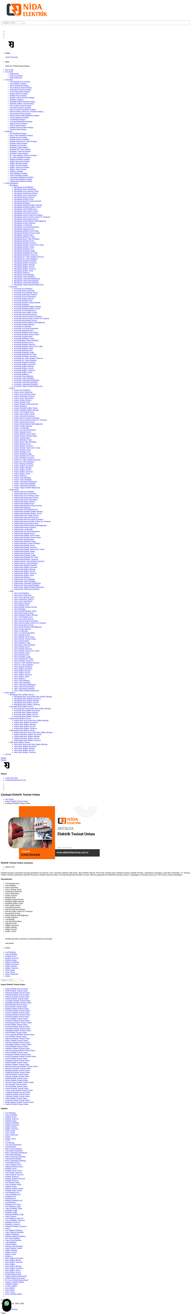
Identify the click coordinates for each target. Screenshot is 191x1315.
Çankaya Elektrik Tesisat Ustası (17, 1015)
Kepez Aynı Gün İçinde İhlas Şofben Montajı (31, 720)
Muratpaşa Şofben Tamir (23, 271)
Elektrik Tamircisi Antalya (19, 139)
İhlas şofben (10, 1290)
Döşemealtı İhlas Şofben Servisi (22, 730)
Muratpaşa (14, 185)
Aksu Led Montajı (21, 631)
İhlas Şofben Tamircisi (14, 1262)
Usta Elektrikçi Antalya (18, 173)
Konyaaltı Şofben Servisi (23, 368)
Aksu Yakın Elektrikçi (22, 683)
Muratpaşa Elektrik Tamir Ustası (26, 231)
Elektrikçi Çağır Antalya (19, 147)
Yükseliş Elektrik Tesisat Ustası (17, 1096)
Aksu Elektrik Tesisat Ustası (25, 639)
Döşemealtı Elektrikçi (22, 508)
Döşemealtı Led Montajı (23, 529)
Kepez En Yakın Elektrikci (24, 462)
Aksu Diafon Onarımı (22, 603)
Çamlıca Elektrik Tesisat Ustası (17, 1013)
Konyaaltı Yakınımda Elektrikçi (26, 382)
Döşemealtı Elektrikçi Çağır (24, 555)
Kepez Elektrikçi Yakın (23, 440)
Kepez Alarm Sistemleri (23, 392)
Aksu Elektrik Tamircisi (23, 649)
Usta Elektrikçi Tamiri (13, 1248)
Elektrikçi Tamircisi (12, 1222)
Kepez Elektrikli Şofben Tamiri (26, 408)
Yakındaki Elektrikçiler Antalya (21, 177)
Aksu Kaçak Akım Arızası (24, 625)
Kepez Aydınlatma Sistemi (24, 396)
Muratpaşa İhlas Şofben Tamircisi (27, 705)
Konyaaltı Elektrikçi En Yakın (25, 354)
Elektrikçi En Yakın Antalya (20, 149)
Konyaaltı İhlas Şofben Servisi (21, 707)
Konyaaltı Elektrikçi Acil (23, 350)
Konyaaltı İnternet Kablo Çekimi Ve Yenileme (31, 318)
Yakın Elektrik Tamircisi (14, 1175)
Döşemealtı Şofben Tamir (24, 575)
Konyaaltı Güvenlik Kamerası (25, 315)
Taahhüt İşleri (10, 1147)
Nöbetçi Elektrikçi (12, 962)
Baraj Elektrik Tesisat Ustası (16, 1005)
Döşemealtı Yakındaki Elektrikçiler (27, 583)
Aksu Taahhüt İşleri (21, 641)
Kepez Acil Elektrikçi (22, 390)
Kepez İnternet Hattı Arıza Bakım (26, 418)
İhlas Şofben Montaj (13, 1260)
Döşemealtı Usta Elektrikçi (24, 579)
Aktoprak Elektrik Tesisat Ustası (17, 993)
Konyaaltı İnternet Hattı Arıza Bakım (28, 317)
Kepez (12, 388)
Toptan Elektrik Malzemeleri (16, 1276)
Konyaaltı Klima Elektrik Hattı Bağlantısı (29, 322)
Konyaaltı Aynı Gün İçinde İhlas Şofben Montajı (32, 709)
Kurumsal (9, 72)
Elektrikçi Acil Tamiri (13, 1204)
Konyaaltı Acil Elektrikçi (23, 289)
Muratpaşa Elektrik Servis (24, 241)
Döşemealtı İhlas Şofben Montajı (27, 736)
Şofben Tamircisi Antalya (19, 167)
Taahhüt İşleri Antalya (18, 129)
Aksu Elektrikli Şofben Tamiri (25, 611)
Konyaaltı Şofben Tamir (23, 372)
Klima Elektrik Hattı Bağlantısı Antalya (24, 116)
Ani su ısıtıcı (10, 1292)
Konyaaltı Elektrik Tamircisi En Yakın (28, 346)
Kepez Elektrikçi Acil (22, 452)
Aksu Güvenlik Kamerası (23, 619)
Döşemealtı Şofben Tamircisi (25, 573)
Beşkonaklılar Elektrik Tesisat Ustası (19, 1102)
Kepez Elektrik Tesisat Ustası (25, 436)
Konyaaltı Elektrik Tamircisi (24, 344)
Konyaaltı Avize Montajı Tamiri (26, 293)
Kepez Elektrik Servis (22, 444)
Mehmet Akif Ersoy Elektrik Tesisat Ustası (21, 1066)
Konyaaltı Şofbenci (21, 374)
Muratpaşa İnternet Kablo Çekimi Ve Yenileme (32, 217)
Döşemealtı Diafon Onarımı (24, 502)
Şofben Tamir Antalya (18, 169)
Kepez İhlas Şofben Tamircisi (25, 728)
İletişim (3, 758)
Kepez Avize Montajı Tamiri (24, 394)
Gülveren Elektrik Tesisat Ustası (17, 1042)
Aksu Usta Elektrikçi (22, 681)
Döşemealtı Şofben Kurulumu (25, 567)
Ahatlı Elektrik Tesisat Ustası (16, 991)
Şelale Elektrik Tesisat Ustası (16, 1080)
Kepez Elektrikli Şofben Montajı (26, 410)
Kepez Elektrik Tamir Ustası (25, 434)
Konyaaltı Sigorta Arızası (23, 330)
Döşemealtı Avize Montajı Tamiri (26, 496)
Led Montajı (9, 1143)
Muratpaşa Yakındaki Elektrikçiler (27, 279)
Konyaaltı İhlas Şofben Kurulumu (27, 711)
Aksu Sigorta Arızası (22, 635)
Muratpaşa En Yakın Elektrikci (26, 259)
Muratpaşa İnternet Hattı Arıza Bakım (28, 215)
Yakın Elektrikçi (11, 954)
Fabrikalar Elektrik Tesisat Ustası (18, 1031)
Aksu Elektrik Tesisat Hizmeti (25, 607)
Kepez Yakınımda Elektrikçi (25, 484)
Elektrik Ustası (11, 960)
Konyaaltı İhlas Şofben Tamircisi (26, 716)
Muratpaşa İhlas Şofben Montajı (26, 701)
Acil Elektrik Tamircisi (13, 1173)
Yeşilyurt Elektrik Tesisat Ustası (17, 1094)
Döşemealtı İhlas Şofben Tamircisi (27, 740)
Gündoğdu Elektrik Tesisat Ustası (18, 1044)
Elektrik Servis (11, 956)
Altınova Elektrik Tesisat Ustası (17, 997)
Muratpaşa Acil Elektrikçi (23, 187)
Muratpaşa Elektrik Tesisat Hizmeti (27, 201)
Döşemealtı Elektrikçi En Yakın (26, 557)
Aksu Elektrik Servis (22, 647)
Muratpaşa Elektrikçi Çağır (24, 251)
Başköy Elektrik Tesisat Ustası (17, 1009)
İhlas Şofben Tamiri (12, 1270)
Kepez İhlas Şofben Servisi (20, 718)
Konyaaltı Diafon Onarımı (24, 299)
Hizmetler (9, 80)
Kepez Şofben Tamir (22, 474)
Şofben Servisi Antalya (19, 165)
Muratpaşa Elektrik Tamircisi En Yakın (29, 245)
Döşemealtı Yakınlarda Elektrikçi (27, 589)
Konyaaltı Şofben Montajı (24, 366)
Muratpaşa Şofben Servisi (24, 267)
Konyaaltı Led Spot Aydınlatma (26, 328)
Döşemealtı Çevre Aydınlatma (25, 500)
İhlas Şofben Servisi (13, 1272)
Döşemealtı (14, 490)
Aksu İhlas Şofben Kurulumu (25, 746)
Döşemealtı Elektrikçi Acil (24, 553)
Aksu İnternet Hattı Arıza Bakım (26, 621)
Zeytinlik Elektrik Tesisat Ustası (17, 1100)
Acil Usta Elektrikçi (12, 1238)
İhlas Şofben (10, 693)
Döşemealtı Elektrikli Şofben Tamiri (28, 514)
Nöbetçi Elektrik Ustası (14, 1189)
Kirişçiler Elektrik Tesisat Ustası (17, 1060)
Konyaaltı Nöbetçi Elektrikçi (25, 362)
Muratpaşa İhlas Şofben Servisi (22, 695)
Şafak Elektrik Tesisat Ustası (16, 1078)
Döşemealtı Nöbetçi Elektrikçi (25, 565)
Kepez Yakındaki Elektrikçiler (25, 482)
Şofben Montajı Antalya (19, 163)
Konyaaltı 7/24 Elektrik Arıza (25, 311)
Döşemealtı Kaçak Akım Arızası (26, 523)
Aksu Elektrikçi (20, 609)
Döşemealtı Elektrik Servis (24, 545)
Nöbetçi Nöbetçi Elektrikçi (15, 1236)
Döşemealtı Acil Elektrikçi (24, 492)
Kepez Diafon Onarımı (23, 400)
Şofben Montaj (11, 966)
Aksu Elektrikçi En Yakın (23, 659)
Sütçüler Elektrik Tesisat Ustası (17, 1076)
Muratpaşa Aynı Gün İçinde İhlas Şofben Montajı (33, 697)
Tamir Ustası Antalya (18, 125)
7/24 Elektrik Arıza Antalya (20, 82)
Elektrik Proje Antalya (18, 96)
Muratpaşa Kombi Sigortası (24, 223)
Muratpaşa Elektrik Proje (23, 199)
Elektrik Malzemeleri (13, 1274)
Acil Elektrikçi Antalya (18, 84)
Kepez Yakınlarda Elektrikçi (25, 486)
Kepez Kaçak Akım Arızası (24, 422)
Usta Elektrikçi (11, 1242)
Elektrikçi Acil (10, 1196)
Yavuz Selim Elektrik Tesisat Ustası (19, 1090)
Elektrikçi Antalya (16, 100)
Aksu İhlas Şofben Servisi (20, 742)
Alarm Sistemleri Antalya (19, 86)
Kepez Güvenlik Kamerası (24, 416)
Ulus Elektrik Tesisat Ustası (16, 1084)
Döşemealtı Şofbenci (22, 577)
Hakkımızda (14, 74)
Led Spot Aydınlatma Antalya (21, 121)
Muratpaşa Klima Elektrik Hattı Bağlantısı (30, 221)
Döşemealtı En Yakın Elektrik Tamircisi (29, 561)
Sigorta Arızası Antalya (18, 123)
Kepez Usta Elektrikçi (22, 478)
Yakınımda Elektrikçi (13, 1155)
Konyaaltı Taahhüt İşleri (23, 336)
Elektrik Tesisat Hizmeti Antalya (22, 98)
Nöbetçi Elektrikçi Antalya (20, 159)
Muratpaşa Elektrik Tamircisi (25, 243)
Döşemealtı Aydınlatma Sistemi (26, 498)
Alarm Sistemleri (11, 974)
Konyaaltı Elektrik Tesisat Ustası (26, 334)
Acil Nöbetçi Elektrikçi (13, 1230)
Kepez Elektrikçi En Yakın (24, 456)
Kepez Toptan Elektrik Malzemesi (27, 488)
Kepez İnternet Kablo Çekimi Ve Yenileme (30, 420)
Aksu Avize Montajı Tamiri (24, 597)
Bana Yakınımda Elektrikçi (15, 1157)
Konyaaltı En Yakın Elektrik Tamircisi (28, 358)
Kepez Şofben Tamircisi (23, 472)
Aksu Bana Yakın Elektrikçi (24, 645)
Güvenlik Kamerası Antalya (20, 108)
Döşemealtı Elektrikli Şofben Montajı (28, 512)
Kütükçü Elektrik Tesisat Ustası (17, 1064)
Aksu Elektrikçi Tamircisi (23, 661)
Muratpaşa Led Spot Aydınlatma (26, 227)
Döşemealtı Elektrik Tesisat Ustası (27, 537)
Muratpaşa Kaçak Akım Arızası (26, 219)
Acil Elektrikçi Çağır (13, 1206)
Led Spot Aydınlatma (13, 1145)
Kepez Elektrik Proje (22, 402)
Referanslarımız (16, 78)
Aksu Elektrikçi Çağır (22, 657)
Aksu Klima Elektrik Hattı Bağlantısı (28, 627)
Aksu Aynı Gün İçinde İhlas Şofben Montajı (30, 744)
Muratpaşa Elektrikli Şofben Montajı (28, 205)
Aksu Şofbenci (20, 679)
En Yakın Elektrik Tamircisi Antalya (23, 155)
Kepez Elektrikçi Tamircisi (24, 458)
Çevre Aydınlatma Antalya (20, 92)
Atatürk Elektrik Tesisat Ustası (17, 999)
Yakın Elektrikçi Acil (13, 1194)
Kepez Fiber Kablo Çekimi (24, 414)
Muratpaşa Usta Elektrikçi (24, 275)
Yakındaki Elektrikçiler (14, 1151)
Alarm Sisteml (10, 1216)
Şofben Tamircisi (11, 968)
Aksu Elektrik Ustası (22, 653)
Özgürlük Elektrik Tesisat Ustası (17, 1072)
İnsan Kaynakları (16, 76)
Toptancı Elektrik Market (14, 1282)
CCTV (7, 1141)
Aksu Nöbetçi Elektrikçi (23, 667)
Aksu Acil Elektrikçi (21, 593)
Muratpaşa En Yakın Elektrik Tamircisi (29, 257)
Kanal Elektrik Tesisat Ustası (16, 1052)
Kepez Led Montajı (21, 428)
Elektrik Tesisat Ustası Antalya (21, 127)
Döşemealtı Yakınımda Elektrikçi (26, 585)
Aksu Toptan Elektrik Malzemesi (26, 691)
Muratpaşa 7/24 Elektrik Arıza (25, 209)
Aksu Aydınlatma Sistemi (24, 599)
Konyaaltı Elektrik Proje (23, 301)
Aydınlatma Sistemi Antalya (20, 90)
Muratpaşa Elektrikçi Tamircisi (25, 255)
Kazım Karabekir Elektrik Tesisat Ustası (20, 1056)
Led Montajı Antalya (17, 120)
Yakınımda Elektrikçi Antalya (21, 179)
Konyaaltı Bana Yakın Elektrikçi (26, 340)
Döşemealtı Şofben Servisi (24, 571)
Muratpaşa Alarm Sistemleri (25, 189)
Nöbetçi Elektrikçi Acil (13, 1200)
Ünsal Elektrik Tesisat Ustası (16, 1086)
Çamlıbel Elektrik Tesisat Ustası (17, 1011)
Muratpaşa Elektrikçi (22, 203)
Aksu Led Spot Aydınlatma (24, 633)
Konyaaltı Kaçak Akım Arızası (25, 320)
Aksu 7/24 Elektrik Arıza (23, 617)
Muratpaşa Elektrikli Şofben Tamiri (27, 207)
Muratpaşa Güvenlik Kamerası (26, 213)
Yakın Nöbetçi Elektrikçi (14, 1232)
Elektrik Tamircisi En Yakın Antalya (23, 141)
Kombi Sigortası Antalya (19, 118)
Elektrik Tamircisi (12, 958)
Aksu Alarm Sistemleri (22, 595)
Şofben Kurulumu (12, 964)
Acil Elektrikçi (10, 952)
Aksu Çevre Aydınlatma (23, 601)
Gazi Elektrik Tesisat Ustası (16, 1037)
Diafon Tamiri (10, 1139)
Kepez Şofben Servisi (22, 470)
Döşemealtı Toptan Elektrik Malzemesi (29, 587)
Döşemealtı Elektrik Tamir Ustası (27, 535)
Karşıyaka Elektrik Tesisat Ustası (18, 1054)
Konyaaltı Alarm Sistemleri (24, 291)
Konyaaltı (13, 287)
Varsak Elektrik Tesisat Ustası (16, 1088)
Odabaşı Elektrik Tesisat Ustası (17, 1070)
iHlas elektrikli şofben (13, 1294)
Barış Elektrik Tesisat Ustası (16, 1007)
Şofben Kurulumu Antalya (20, 161)
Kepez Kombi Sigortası (23, 426)
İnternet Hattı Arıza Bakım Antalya (23, 110)
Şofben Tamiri (10, 1254)
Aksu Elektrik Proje (21, 605)
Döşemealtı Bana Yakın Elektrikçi (27, 543)
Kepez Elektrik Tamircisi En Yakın (27, 448)
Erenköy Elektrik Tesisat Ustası (17, 1027)
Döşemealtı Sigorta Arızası (24, 533)
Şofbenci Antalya (16, 171)
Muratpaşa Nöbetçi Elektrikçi (25, 261)
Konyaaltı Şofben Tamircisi (24, 370)
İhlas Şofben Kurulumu (14, 1258)
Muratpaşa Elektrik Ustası (24, 247)
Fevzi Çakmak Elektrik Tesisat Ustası (19, 1035)
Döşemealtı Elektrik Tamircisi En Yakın (29, 549)
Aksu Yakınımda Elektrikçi (24, 687)
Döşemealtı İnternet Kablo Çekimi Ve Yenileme (32, 521)
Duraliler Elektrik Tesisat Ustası (17, 1021)
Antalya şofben (11, 1286)
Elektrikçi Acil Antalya (18, 145)
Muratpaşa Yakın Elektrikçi (24, 277)
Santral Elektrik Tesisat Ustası (17, 1074)
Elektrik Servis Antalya (18, 137)
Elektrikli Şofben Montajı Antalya (22, 102)
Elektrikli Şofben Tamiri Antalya (22, 104)
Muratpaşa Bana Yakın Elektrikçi (27, 239)
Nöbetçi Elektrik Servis (14, 1167)
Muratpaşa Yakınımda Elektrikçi (26, 281)
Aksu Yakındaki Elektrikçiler (25, 685)
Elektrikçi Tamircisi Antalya (20, 151)
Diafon (8, 976)
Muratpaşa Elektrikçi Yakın (24, 237)
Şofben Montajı (11, 1250)
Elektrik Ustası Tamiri (13, 1191)
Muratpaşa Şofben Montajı (24, 265)
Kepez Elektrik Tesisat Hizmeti (26, 404)
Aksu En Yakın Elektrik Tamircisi (26, 663)
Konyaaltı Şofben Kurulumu (25, 364)
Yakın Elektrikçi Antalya (19, 175)
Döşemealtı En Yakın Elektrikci (26, 563)
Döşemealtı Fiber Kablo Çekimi (26, 515)
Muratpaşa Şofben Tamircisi (25, 269)
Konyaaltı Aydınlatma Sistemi (25, 295)
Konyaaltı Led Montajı (22, 326)
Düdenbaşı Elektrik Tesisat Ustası (18, 1023)
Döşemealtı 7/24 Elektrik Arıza (26, 510)
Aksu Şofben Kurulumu (23, 669)
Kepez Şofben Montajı (23, 468)
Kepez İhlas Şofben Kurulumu (26, 722)
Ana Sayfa (9, 70)
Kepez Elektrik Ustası (22, 450)
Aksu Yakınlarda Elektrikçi (24, 689)
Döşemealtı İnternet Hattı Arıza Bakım (28, 519)
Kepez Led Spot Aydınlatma (25, 430)
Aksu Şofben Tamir (21, 677)
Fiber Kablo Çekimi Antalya (20, 106)
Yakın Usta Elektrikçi (13, 1240)
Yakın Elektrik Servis (13, 1165)
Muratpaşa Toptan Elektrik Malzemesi (28, 285)
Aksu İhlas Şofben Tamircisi (25, 752)
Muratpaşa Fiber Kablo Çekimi (26, 211)
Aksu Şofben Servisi (22, 673)
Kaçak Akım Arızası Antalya (20, 114)
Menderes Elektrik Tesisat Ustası (18, 1068)
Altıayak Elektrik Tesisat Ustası (17, 995)
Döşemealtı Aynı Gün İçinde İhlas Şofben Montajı (33, 732)
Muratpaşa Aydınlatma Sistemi (26, 193)
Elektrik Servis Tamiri (13, 1171)
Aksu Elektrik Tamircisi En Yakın (26, 651)
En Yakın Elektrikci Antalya (20, 157)
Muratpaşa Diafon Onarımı (24, 197)
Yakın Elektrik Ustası (13, 1185)
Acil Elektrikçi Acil (12, 1193)
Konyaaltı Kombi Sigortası (24, 324)
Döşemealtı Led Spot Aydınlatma (27, 531)
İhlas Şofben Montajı (13, 1266)
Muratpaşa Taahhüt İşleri (23, 235)
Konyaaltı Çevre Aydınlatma (25, 297)
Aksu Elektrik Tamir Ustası (24, 637)
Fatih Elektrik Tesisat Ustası (16, 1033)
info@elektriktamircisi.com (15, 780)
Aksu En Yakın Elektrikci (23, 665)
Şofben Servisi (11, 1252)
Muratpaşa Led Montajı (23, 225)
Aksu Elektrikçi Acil (21, 655)
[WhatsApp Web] (6, 1305)
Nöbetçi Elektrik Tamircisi (15, 1179)
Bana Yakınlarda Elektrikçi (15, 1161)
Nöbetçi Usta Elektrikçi (14, 1246)
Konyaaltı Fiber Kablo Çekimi (25, 313)
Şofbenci (8, 1256)
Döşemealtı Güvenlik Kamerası (26, 517)
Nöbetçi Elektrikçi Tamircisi (15, 1226)
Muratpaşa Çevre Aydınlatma (25, 195)
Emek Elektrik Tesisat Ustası (16, 1025)
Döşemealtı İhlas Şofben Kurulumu (27, 734)
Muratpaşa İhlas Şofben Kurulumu (27, 699)
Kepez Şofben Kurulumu (23, 466)
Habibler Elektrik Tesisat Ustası (17, 1048)
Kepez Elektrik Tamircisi (23, 446)
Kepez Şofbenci (20, 476)
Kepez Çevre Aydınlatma (24, 398)
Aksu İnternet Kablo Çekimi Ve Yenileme (30, 623)
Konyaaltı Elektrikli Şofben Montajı (27, 307)
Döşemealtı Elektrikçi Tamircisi (26, 559)
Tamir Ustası (10, 970)
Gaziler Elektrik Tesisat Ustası (17, 1104)
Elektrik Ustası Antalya (18, 143)
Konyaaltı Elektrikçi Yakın (24, 338)
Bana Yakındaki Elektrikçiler (16, 1153)
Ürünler (8, 754)
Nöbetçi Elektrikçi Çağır (14, 1214)
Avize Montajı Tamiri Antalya (21, 88)
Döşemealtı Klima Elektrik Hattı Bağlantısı (30, 525)
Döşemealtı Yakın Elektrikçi (25, 581)
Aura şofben (10, 1288)
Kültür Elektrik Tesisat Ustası (16, 1062)
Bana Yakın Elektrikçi (13, 1149)
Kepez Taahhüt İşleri (22, 438)
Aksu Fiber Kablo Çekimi (24, 613)
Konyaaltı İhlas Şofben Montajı (26, 712)
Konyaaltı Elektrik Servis (23, 342)
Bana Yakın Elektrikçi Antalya (21, 135)
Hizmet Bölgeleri (11, 183)
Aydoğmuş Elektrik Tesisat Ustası (18, 1003)
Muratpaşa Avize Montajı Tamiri (26, 191)
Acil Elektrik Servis (12, 1163)
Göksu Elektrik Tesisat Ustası (16, 1040)
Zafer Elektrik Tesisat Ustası (16, 1098)
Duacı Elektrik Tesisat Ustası (16, 1019)
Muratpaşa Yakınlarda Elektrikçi (26, 283)
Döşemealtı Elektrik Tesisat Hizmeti (28, 506)
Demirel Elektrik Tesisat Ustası (17, 1017)
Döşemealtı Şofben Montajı (24, 569)
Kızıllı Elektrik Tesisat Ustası (16, 1058)
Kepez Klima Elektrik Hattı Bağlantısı (28, 424)
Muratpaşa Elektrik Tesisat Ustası (27, 233)
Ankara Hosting (11, 1309)
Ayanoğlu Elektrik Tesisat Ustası (18, 1001)
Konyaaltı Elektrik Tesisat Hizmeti (27, 303)
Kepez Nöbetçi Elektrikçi (23, 464)
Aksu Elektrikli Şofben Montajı (26, 615)
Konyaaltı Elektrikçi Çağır (24, 352)
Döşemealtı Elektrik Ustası (24, 551)
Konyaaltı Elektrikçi (21, 305)
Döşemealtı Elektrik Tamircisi (25, 547)
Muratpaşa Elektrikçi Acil (23, 249)
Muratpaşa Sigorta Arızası (24, 229)
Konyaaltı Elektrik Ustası (23, 348)
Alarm (7, 1228)
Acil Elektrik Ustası (12, 1183)
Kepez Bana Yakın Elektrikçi (25, 442)
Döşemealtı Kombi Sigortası (25, 527)
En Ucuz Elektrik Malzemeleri (16, 1280)
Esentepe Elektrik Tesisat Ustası (18, 1029)
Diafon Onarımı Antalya (19, 94)
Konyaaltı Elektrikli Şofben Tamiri (27, 309)
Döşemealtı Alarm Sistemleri (25, 494)
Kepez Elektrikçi (20, 406)
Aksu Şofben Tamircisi (23, 675)
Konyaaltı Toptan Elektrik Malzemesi (28, 386)
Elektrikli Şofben (11, 1284)
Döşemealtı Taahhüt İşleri (24, 539)
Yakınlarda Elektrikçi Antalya (21, 181)
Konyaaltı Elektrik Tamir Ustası (26, 332)
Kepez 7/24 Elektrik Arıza (24, 412)
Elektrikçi (8, 131)
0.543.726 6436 (11, 57)
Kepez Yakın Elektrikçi (23, 480)
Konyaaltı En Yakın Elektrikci (25, 360)
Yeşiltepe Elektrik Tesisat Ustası (17, 1092)
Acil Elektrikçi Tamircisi (14, 1218)
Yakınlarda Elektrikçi (13, 1159)
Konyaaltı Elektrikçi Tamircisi (25, 356)
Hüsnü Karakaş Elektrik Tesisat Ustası (20, 1050)
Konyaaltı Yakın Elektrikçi (24, 378)
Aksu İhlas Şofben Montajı (24, 748)
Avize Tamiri (10, 972)
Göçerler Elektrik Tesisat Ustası (17, 1039)
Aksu (12, 591)
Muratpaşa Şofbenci (22, 273)
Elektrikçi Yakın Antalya (19, 153)
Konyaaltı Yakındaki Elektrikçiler (26, 380)
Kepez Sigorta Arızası (22, 432)
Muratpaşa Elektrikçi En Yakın (26, 253)
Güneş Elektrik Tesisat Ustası (16, 1046)
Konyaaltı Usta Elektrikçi (23, 376)
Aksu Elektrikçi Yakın (22, 643)
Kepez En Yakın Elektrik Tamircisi (27, 460)
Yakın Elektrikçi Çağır (13, 1208)
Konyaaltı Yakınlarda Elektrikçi (26, 384)
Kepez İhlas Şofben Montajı (25, 724)
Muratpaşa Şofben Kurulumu (25, 263)
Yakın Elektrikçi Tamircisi (15, 1220)
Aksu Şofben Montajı (22, 671)
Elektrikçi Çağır (11, 1210)
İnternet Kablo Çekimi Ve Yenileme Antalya (26, 112)
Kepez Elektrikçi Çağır (23, 454)
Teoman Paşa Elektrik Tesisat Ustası (19, 1082)
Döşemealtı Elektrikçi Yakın (25, 541)
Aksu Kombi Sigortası (22, 629)
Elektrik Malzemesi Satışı (15, 1278)
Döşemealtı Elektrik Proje (24, 504)
